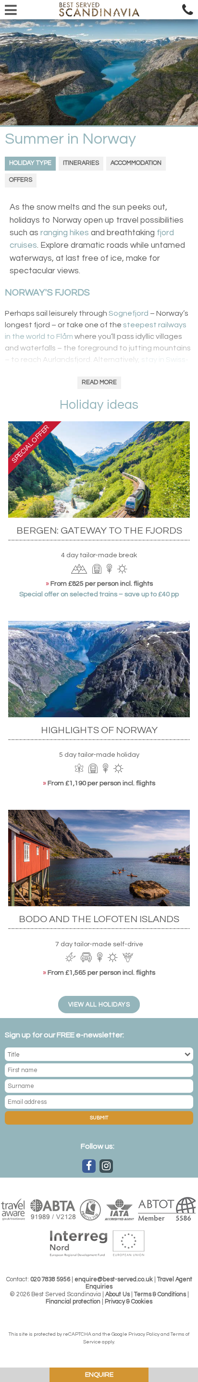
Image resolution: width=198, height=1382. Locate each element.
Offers (20, 180)
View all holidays (99, 1005)
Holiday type (30, 163)
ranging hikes (64, 232)
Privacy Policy (144, 1334)
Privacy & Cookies (128, 1302)
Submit (99, 1117)
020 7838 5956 (50, 1279)
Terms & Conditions (160, 1294)
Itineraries (81, 163)
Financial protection (73, 1302)
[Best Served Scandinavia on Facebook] (89, 1166)
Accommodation (136, 163)
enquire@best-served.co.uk (113, 1279)
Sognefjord (128, 313)
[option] (99, 72)
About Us (117, 1294)
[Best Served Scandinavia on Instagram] (106, 1166)
